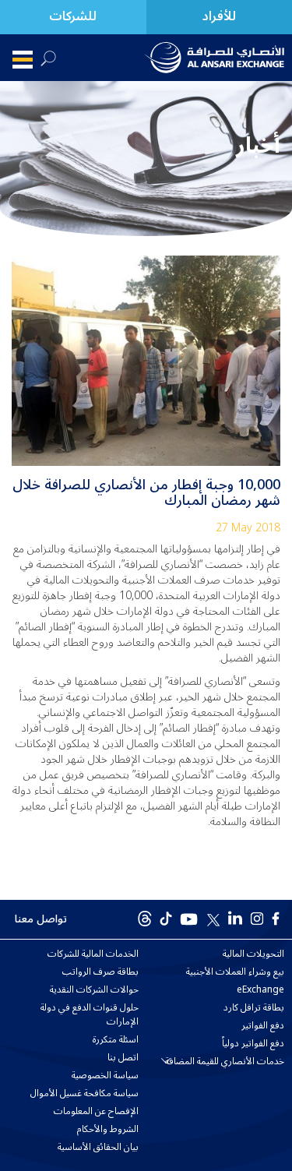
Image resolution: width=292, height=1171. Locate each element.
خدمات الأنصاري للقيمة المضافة (224, 1062)
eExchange (260, 990)
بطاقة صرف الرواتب (100, 972)
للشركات (73, 16)
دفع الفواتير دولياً (253, 1044)
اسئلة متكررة (116, 1040)
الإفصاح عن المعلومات (96, 1112)
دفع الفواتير (262, 1026)
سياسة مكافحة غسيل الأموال (84, 1094)
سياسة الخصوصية (105, 1076)
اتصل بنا (123, 1058)
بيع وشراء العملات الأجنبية (235, 972)
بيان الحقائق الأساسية (98, 1148)
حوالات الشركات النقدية (94, 990)
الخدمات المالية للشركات (93, 954)
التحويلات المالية (253, 954)
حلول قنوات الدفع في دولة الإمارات (89, 1015)
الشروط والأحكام (108, 1130)
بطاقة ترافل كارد (253, 1008)
